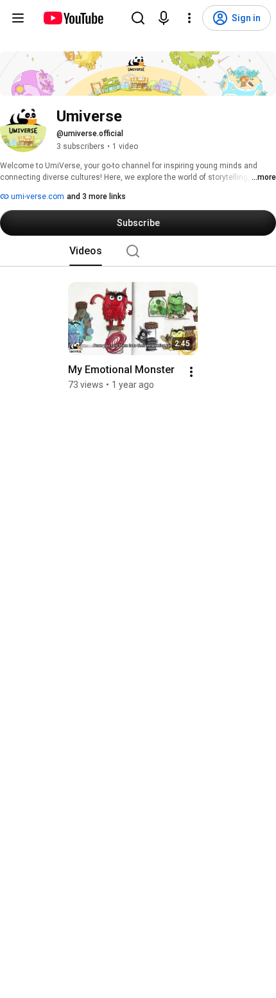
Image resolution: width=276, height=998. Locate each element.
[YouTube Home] (72, 18)
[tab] (85, 251)
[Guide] (18, 18)
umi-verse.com (36, 196)
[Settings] (189, 18)
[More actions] (191, 372)
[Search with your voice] (164, 18)
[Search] (138, 18)
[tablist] (138, 251)
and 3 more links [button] (96, 196)
